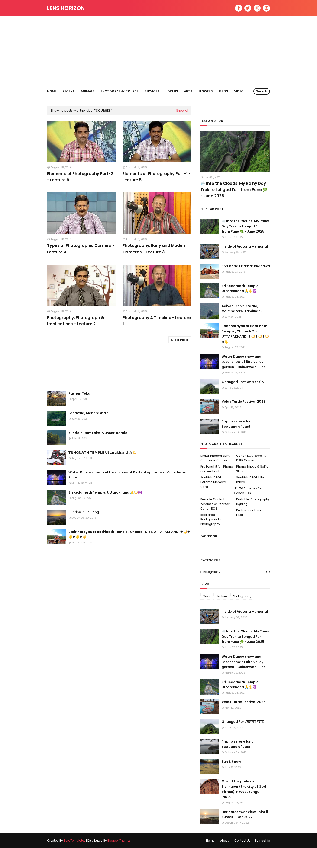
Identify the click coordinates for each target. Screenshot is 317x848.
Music (207, 596)
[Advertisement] (158, 51)
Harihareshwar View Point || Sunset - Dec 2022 (245, 814)
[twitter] (247, 8)
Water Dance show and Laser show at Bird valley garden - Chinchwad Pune (127, 475)
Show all (182, 110)
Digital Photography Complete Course (215, 457)
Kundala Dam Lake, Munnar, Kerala (97, 432)
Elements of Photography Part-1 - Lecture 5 (157, 177)
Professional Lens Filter (249, 512)
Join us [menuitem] (171, 91)
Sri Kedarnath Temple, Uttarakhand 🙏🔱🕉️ (105, 492)
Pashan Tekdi (79, 393)
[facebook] (238, 8)
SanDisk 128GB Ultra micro (250, 479)
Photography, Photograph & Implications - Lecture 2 (75, 321)
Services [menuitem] (151, 91)
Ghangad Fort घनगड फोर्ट (243, 381)
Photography (236, 572)
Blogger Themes (119, 840)
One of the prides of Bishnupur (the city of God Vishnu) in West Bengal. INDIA (244, 789)
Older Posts (179, 340)
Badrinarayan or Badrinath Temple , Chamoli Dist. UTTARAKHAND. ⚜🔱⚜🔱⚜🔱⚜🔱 (129, 534)
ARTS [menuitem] (188, 91)
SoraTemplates (74, 840)
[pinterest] (266, 8)
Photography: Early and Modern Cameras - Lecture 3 (155, 249)
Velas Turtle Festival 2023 (243, 401)
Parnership (262, 840)
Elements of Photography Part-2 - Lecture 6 (80, 177)
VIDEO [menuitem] (239, 91)
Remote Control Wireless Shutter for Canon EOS (215, 504)
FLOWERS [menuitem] (205, 91)
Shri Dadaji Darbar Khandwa (246, 266)
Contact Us (242, 840)
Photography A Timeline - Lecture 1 (157, 321)
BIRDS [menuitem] (223, 91)
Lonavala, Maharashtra (88, 413)
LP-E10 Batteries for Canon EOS (248, 490)
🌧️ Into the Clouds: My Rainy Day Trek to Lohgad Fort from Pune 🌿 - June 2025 (234, 190)
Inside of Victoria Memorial (245, 246)
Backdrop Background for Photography (212, 519)
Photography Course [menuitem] (119, 91)
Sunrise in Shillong (83, 512)
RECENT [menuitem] (68, 91)
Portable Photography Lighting (253, 501)
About (224, 840)
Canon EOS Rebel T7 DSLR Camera (251, 457)
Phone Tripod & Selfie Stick (252, 468)
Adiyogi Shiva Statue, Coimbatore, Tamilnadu (242, 308)
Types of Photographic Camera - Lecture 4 (80, 249)
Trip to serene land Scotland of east (238, 424)
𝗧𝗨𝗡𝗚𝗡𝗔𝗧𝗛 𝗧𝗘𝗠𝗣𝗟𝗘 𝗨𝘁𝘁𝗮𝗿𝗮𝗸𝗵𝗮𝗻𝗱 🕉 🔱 (102, 452)
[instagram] (257, 8)
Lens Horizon (66, 8)
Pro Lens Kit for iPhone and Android (216, 468)
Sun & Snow (231, 761)
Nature (222, 596)
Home (210, 840)
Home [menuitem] (51, 91)
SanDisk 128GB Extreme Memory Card (213, 482)
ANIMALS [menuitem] (87, 91)
